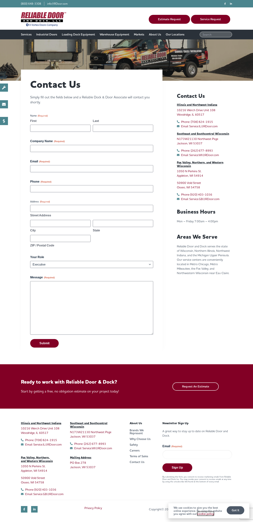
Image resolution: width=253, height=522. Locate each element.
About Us (136, 423)
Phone (40, 181)
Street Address (40, 215)
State (96, 230)
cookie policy (205, 514)
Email (40, 161)
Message (42, 277)
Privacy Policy (93, 508)
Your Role (37, 257)
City (33, 230)
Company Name (47, 141)
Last (96, 120)
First (33, 120)
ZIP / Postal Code (42, 245)
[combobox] (216, 34)
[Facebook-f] (225, 4)
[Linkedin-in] (231, 4)
